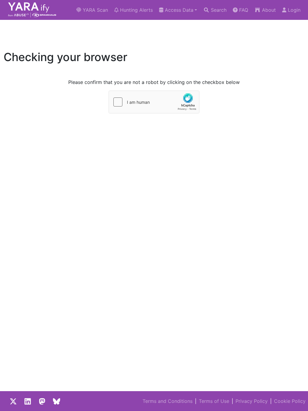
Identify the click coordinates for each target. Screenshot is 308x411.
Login (293, 10)
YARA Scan (94, 10)
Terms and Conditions (167, 401)
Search (217, 10)
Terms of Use (214, 401)
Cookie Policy (290, 401)
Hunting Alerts (136, 10)
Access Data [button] (178, 10)
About (268, 10)
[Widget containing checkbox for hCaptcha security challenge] (154, 102)
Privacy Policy (252, 401)
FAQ (243, 10)
